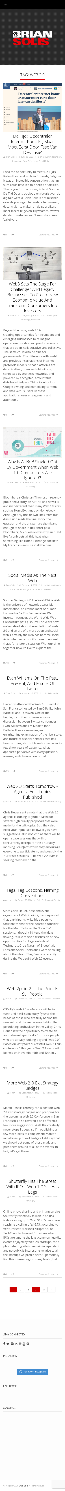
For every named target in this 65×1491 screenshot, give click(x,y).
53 (7, 663)
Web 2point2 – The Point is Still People (32, 991)
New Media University (51, 801)
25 (7, 771)
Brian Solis (32, 38)
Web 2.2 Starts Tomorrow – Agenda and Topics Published (32, 791)
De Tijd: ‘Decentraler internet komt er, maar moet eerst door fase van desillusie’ (32, 144)
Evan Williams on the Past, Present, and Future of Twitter (32, 683)
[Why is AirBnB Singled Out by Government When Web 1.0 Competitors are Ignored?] (32, 443)
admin (8, 801)
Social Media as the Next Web (32, 577)
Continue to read (47, 234)
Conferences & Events (51, 900)
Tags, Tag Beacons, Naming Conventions (32, 892)
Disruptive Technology (52, 157)
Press (25, 161)
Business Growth (53, 585)
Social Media (44, 161)
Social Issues (33, 161)
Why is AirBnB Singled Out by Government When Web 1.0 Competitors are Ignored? (32, 470)
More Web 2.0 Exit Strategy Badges (32, 1085)
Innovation (16, 161)
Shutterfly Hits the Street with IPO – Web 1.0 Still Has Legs (32, 1186)
